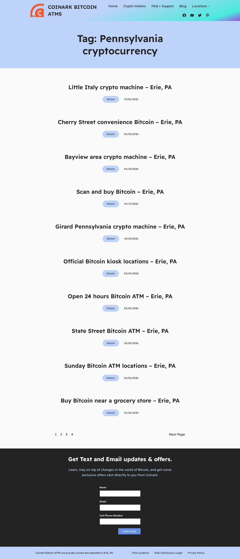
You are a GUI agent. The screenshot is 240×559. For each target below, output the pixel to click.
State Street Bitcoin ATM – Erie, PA (120, 330)
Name (103, 487)
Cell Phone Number (111, 515)
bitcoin (111, 99)
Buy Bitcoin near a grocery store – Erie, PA (120, 400)
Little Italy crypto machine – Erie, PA (120, 87)
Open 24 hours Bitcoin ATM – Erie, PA (120, 296)
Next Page (177, 434)
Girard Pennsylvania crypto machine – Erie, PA (120, 226)
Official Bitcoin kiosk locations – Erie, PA (120, 261)
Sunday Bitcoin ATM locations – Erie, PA (120, 365)
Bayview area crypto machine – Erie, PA (120, 156)
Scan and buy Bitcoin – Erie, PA (120, 191)
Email (103, 501)
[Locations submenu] (209, 6)
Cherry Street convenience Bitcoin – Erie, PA (120, 121)
